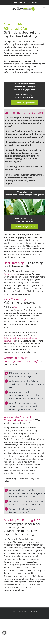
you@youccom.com (31, 2)
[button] (4, 632)
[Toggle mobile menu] (44, 8)
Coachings (18, 307)
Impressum (33, 611)
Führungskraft (10, 274)
